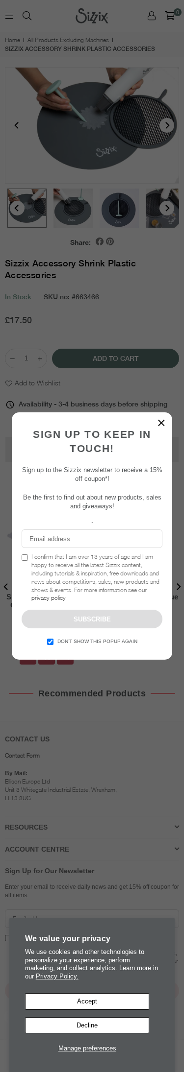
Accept (87, 1001)
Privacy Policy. (57, 976)
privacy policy (48, 597)
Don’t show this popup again (97, 641)
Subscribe (92, 619)
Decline (87, 1025)
